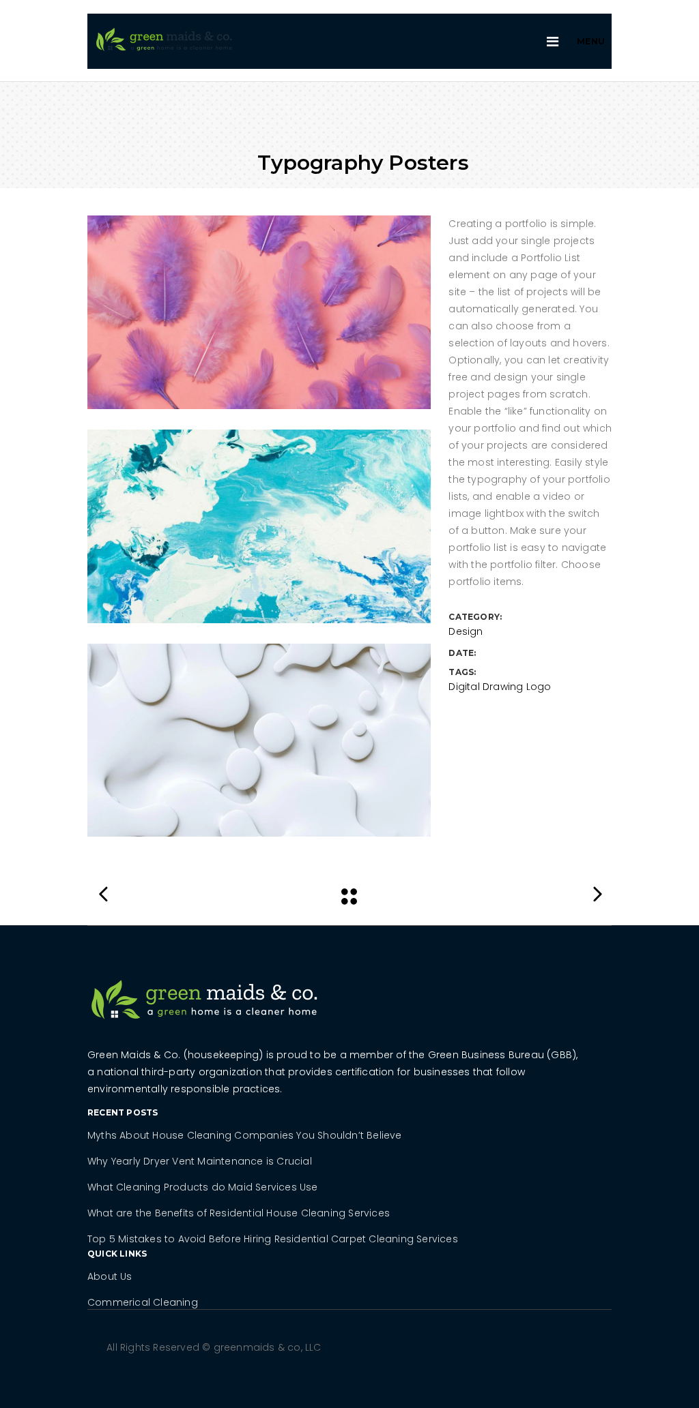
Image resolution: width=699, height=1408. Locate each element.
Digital (463, 686)
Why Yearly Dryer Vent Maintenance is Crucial (199, 1161)
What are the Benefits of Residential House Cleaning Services (238, 1213)
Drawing (503, 686)
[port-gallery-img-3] (259, 740)
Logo (539, 686)
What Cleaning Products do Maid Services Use (202, 1187)
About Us (109, 1276)
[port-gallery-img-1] (259, 312)
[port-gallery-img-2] (259, 526)
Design (465, 631)
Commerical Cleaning (142, 1302)
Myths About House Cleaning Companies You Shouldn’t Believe (244, 1135)
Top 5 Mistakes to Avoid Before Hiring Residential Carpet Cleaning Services (272, 1239)
